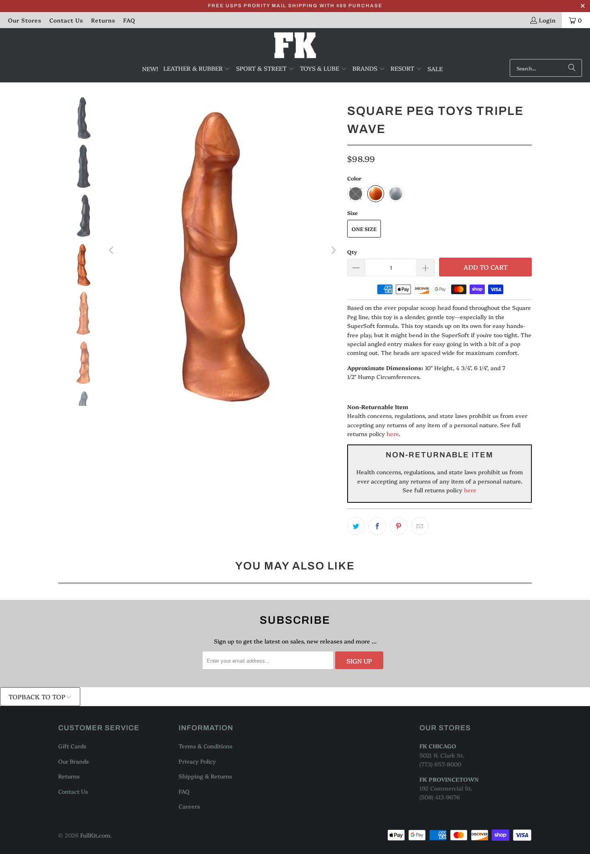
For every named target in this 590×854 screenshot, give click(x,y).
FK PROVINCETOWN (449, 779)
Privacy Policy (197, 761)
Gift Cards (72, 746)
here (393, 434)
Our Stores (24, 20)
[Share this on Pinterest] (398, 526)
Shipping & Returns (205, 776)
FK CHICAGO (437, 746)
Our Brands (73, 761)
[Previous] (112, 250)
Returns (103, 20)
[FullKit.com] (295, 45)
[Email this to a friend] (420, 526)
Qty (352, 251)
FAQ (129, 20)
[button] (197, 68)
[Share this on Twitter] (356, 526)
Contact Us (66, 20)
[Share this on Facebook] (377, 526)
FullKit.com (95, 835)
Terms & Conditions (205, 746)
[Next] (333, 250)
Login (547, 20)
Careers (189, 806)
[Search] (572, 68)
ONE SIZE (364, 228)
